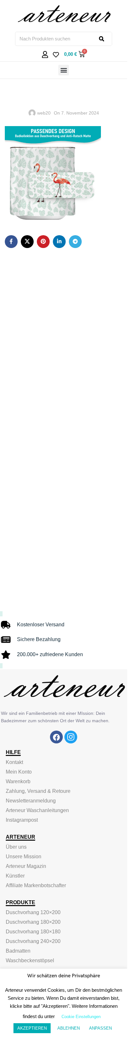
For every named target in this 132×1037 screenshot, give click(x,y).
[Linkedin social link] (59, 241)
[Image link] (56, 736)
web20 (44, 113)
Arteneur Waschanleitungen (37, 810)
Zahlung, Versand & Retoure (38, 791)
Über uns (16, 847)
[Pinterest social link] (43, 241)
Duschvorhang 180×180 (33, 931)
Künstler (15, 875)
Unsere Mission (23, 856)
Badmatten (18, 951)
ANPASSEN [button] (100, 1028)
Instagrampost (22, 820)
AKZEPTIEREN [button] (32, 1028)
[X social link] (27, 241)
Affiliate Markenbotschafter (36, 885)
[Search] (105, 39)
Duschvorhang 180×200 (33, 922)
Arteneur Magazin (26, 866)
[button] (63, 70)
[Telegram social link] (75, 241)
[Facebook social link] (11, 241)
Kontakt (14, 762)
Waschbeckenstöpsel (30, 960)
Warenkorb (18, 781)
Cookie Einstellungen (81, 1016)
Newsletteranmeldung (31, 800)
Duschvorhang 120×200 (33, 912)
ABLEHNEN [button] (68, 1028)
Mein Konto (19, 772)
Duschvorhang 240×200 (33, 941)
